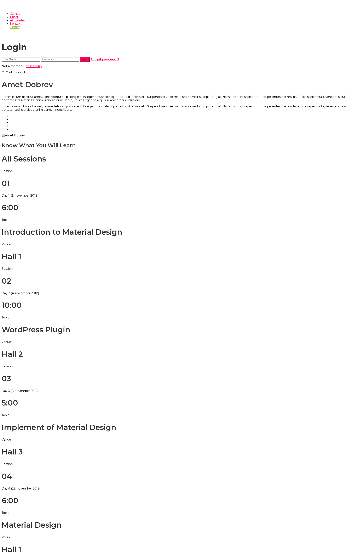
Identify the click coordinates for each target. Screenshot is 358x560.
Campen (16, 14)
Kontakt (16, 24)
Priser (14, 17)
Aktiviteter (17, 20)
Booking (15, 27)
